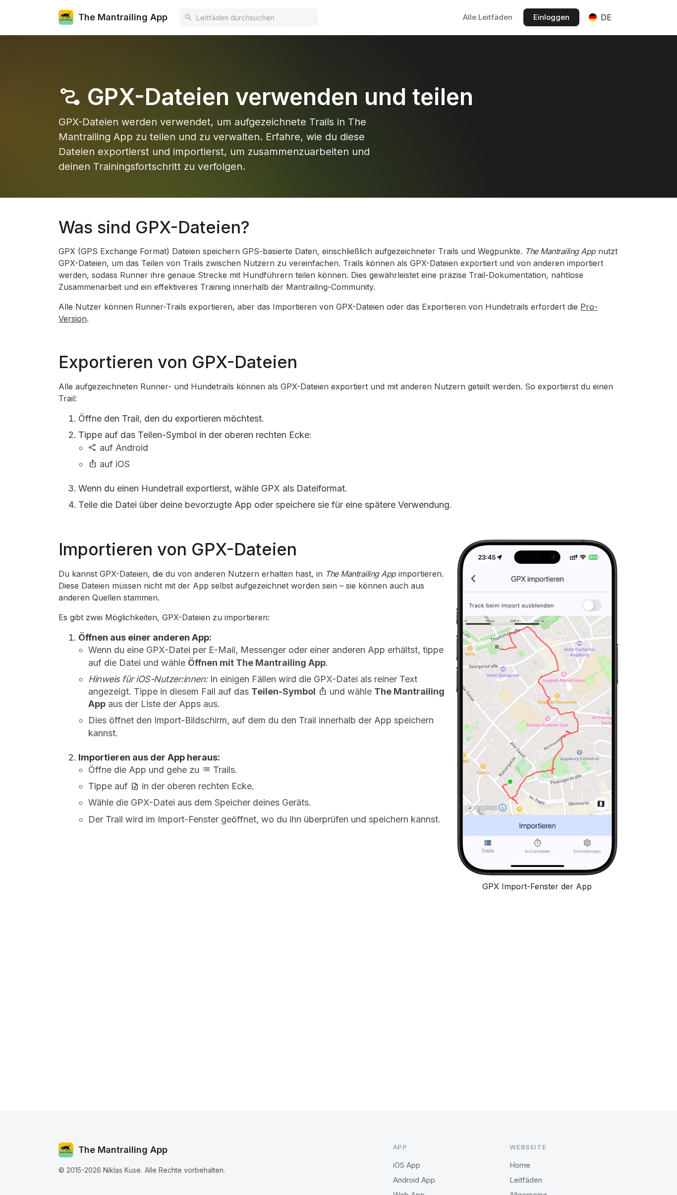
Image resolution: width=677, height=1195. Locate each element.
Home (519, 1165)
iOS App (406, 1165)
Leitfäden (525, 1180)
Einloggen (551, 17)
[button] (600, 17)
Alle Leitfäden (487, 17)
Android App (414, 1180)
